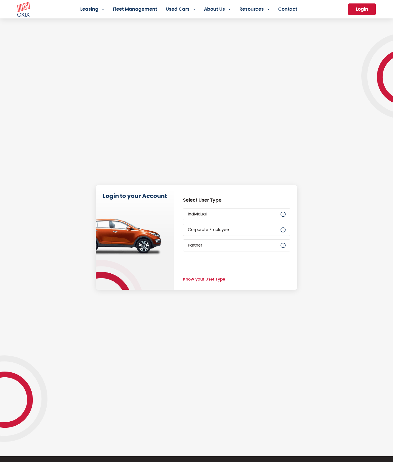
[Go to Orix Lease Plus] (23, 8)
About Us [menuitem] (214, 9)
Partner (195, 245)
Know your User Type (204, 279)
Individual (197, 214)
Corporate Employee (208, 230)
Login (362, 9)
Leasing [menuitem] (89, 9)
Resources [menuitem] (251, 9)
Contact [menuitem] (287, 9)
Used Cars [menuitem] (178, 9)
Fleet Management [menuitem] (135, 9)
